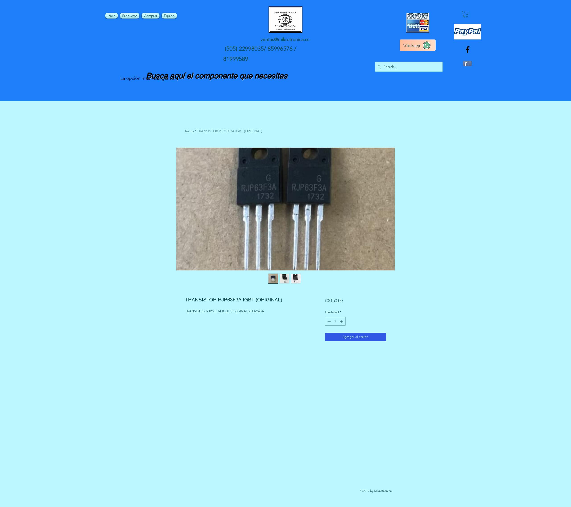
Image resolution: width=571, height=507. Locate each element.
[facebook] (467, 49)
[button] (465, 14)
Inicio (189, 131)
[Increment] (342, 321)
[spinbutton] (335, 321)
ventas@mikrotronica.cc (285, 39)
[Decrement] (329, 321)
